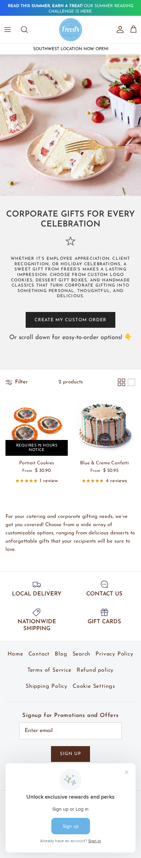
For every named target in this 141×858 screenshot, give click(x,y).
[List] (131, 382)
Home (15, 654)
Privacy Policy (114, 654)
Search (82, 654)
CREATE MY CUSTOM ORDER (71, 320)
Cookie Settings (94, 686)
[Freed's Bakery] (71, 29)
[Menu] (7, 29)
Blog (61, 654)
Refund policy (95, 670)
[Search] (27, 29)
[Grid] (121, 382)
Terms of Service (49, 670)
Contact (39, 654)
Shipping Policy (46, 686)
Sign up (70, 754)
